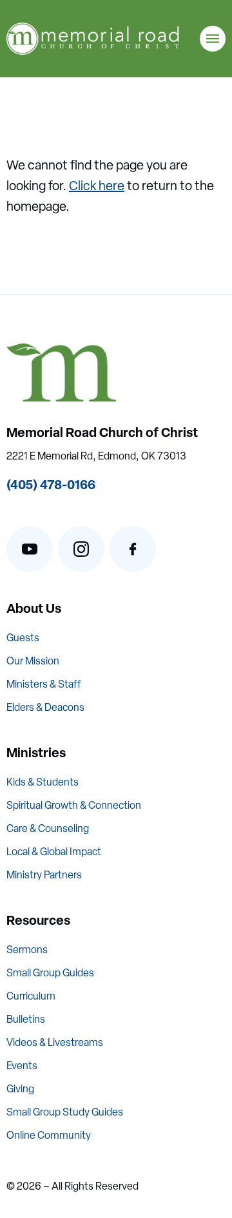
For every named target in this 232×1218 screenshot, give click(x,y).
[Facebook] (133, 549)
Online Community (48, 1135)
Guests (22, 637)
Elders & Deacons (45, 707)
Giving (20, 1089)
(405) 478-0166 (50, 484)
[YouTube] (29, 549)
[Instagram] (81, 549)
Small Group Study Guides (64, 1112)
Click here (96, 185)
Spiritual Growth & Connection (73, 805)
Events (21, 1065)
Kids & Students (42, 782)
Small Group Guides (50, 973)
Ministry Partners (44, 875)
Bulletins (25, 1019)
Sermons (27, 949)
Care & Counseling (47, 828)
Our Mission (32, 661)
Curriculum (30, 996)
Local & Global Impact (53, 851)
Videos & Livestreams (54, 1042)
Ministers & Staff (43, 684)
